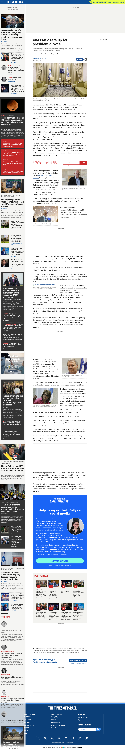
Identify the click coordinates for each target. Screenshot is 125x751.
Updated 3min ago (11, 115)
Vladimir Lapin (4, 628)
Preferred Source (67, 54)
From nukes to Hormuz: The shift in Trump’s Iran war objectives (12, 344)
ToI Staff (36, 58)
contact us (54, 728)
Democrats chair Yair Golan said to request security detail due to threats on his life (17, 596)
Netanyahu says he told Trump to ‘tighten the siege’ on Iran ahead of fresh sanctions (12, 335)
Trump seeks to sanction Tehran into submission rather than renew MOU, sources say (12, 292)
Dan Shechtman (51, 652)
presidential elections (63, 648)
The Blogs (26, 728)
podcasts (26, 730)
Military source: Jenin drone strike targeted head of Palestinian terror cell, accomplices (12, 145)
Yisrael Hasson (58, 650)
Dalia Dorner (44, 650)
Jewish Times (27, 717)
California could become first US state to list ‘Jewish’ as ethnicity (17, 528)
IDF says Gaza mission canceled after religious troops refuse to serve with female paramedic (41, 593)
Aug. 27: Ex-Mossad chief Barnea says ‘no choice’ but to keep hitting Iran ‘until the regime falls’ (13, 326)
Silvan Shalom (73, 648)
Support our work (60, 561)
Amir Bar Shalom (5, 718)
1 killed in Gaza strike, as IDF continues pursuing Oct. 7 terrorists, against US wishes (12, 121)
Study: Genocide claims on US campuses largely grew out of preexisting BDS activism (16, 540)
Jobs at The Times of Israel (58, 725)
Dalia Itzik (50, 650)
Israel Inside (42, 648)
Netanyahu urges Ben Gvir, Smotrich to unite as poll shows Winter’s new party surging (41, 615)
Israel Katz (84, 650)
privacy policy (54, 717)
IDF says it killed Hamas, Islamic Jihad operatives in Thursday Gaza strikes (12, 163)
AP (40, 58)
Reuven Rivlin (81, 648)
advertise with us (55, 722)
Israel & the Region (29, 714)
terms (81, 165)
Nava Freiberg (15, 230)
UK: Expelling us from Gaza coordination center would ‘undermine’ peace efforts (12, 203)
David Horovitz (11, 81)
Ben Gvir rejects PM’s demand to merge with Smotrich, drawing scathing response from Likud (12, 34)
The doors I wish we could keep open (11, 631)
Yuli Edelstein (37, 652)
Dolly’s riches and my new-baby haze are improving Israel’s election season (11, 655)
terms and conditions (56, 714)
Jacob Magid (7, 299)
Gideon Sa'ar (66, 650)
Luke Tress (5, 513)
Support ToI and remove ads (116, 2)
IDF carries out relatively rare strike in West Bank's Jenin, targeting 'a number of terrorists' (12, 154)
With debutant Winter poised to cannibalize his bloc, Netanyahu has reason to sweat (16, 69)
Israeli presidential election (72, 652)
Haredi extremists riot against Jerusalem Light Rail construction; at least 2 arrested (13, 400)
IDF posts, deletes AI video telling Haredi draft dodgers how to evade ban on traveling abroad (12, 423)
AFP (45, 58)
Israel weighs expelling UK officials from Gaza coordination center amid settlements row (78, 593)
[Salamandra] (77, 747)
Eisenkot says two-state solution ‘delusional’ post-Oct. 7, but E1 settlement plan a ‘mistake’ (78, 616)
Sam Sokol (10, 74)
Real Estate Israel (29, 725)
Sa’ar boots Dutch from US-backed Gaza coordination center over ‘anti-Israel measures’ (16, 238)
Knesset (43, 652)
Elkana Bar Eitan (5, 696)
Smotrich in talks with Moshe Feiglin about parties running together (13, 171)
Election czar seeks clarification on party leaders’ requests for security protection (10, 575)
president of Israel (60, 652)
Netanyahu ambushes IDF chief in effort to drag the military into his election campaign (12, 722)
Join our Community (100, 2)
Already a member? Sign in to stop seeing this (60, 565)
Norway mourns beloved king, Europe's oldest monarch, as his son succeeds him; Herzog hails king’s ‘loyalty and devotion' (12, 477)
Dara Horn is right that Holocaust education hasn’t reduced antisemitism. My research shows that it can (12, 683)
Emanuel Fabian (14, 339)
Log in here (83, 663)
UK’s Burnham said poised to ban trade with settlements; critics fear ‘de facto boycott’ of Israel (66, 616)
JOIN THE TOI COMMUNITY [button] (78, 660)
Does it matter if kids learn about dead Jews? (12, 678)
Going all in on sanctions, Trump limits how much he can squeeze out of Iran (12, 316)
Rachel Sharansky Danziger (8, 651)
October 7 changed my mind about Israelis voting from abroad (12, 699)
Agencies (18, 299)
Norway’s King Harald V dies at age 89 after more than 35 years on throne (12, 468)
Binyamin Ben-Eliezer (51, 648)
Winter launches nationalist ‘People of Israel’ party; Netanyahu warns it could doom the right (53, 616)
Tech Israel (27, 722)
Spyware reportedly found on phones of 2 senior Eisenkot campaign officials (17, 606)
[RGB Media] (63, 747)
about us (53, 719)
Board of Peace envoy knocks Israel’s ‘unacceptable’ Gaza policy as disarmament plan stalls (53, 594)
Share (80, 59)
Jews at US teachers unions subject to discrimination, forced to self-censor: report (12, 508)
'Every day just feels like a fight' (10, 502)
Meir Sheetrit (37, 650)
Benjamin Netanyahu (75, 650)
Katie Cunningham (5, 674)
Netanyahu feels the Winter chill (66, 591)
